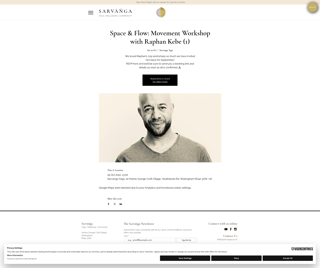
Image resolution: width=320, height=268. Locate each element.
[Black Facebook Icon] (230, 229)
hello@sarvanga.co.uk (227, 239)
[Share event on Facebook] (108, 204)
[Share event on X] (115, 204)
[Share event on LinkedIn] (121, 204)
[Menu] (90, 12)
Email (126, 236)
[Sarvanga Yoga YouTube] (226, 229)
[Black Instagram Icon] (235, 229)
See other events (160, 81)
